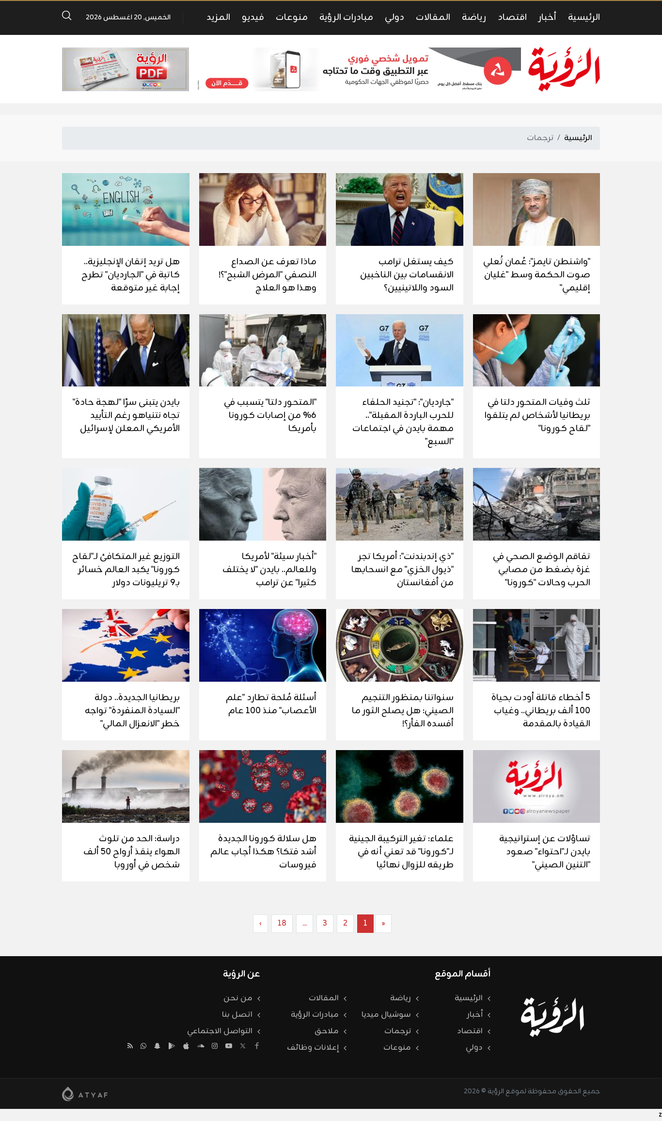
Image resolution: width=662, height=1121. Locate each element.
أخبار (547, 17)
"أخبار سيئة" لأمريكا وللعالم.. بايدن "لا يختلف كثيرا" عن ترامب (269, 569)
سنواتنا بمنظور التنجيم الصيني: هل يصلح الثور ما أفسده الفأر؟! (403, 710)
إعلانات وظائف (313, 1048)
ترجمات (397, 1031)
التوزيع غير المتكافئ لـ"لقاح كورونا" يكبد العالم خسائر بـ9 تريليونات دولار (126, 569)
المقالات (433, 17)
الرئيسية (584, 17)
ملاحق (327, 1031)
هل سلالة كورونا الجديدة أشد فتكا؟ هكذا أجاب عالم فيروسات (263, 852)
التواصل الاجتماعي (219, 1031)
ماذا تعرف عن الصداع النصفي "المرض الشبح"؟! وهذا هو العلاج (267, 275)
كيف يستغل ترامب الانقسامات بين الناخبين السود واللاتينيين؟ (407, 275)
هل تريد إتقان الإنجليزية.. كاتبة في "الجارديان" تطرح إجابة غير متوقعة (130, 275)
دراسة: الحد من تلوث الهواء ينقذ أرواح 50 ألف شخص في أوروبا (131, 852)
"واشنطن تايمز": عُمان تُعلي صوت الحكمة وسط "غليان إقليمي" (536, 275)
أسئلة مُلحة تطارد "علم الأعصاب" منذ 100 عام (271, 704)
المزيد (218, 17)
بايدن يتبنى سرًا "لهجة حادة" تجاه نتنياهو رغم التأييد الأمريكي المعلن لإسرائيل (126, 415)
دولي (394, 17)
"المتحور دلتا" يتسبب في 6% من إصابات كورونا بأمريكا (270, 415)
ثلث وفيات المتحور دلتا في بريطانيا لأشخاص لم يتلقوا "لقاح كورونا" (537, 415)
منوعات (292, 17)
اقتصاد (512, 17)
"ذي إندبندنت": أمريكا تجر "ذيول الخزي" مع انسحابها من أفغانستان (402, 569)
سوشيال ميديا (386, 1015)
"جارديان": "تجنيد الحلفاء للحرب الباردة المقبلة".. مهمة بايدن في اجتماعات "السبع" (403, 422)
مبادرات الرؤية (346, 17)
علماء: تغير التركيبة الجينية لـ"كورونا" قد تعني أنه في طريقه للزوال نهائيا (401, 852)
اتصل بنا (237, 1015)
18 (282, 923)
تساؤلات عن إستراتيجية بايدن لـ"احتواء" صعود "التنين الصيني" (544, 852)
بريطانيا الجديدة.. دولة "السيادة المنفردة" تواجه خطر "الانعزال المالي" (132, 710)
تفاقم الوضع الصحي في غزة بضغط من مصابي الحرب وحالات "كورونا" (541, 569)
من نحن (237, 998)
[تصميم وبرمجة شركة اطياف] (85, 1094)
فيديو (253, 17)
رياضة (474, 17)
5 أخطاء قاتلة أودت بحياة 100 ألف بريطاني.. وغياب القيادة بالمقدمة (540, 710)
